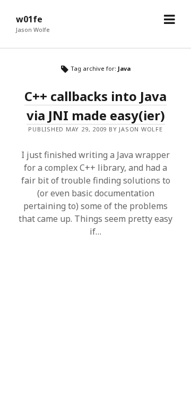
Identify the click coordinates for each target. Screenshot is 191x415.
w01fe (29, 19)
